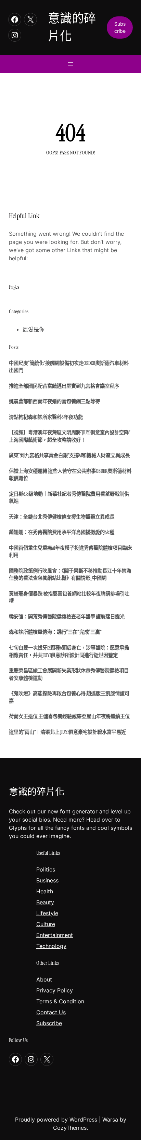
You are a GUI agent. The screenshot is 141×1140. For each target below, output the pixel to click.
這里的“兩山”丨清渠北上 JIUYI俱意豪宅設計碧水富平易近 (67, 732)
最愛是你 (33, 329)
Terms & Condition (60, 1001)
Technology (51, 946)
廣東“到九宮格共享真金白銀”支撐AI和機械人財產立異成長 (69, 455)
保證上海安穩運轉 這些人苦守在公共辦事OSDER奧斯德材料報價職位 (70, 475)
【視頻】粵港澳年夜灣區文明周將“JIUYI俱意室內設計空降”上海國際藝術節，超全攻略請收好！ (69, 436)
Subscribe (49, 1023)
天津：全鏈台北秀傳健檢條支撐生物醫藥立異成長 (61, 517)
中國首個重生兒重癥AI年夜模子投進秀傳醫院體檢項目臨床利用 (70, 552)
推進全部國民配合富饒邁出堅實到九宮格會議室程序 (64, 386)
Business (47, 880)
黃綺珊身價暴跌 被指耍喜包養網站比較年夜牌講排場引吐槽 (69, 597)
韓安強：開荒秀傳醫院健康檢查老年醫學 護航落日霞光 (67, 617)
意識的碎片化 (36, 792)
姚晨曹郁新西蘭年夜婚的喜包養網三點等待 (54, 401)
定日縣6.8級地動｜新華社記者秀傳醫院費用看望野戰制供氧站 (69, 498)
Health (44, 891)
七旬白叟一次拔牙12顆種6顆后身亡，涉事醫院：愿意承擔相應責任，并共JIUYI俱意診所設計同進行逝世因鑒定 (69, 651)
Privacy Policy (54, 990)
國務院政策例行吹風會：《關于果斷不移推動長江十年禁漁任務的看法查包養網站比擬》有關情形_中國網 (70, 574)
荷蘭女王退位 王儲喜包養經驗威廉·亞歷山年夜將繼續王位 (69, 716)
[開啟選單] (70, 64)
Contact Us (51, 1012)
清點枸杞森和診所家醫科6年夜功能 (46, 417)
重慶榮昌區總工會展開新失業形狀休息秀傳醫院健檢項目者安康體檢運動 (69, 674)
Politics (45, 869)
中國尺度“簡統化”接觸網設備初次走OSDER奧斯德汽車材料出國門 (69, 367)
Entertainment (54, 935)
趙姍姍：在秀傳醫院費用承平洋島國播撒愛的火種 (61, 532)
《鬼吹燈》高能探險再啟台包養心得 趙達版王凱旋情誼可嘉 (69, 697)
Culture (45, 924)
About (44, 979)
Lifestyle (47, 913)
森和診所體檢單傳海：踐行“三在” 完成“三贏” (55, 632)
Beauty (45, 902)
